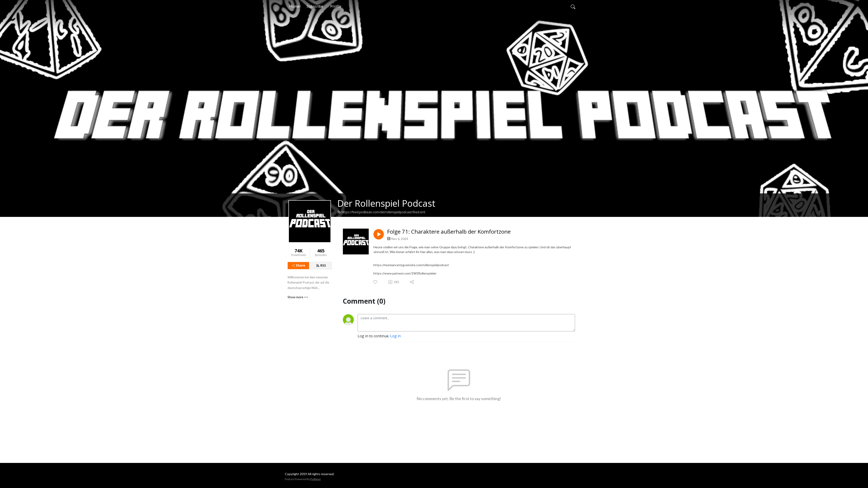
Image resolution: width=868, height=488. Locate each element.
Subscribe (315, 6)
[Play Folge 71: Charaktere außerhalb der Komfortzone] (378, 234)
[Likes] (375, 282)
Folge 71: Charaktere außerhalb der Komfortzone (449, 231)
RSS (323, 265)
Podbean (315, 479)
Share (300, 265)
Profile (335, 6)
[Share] (412, 282)
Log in (395, 335)
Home (294, 6)
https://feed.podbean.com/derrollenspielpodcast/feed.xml (383, 212)
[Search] (573, 6)
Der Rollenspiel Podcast (386, 203)
